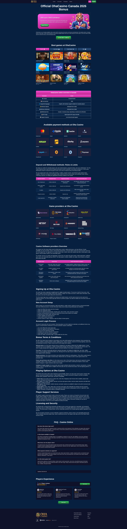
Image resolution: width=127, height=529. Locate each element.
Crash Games (69, 49)
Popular (41, 49)
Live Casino (56, 49)
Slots (84, 49)
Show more (63, 502)
